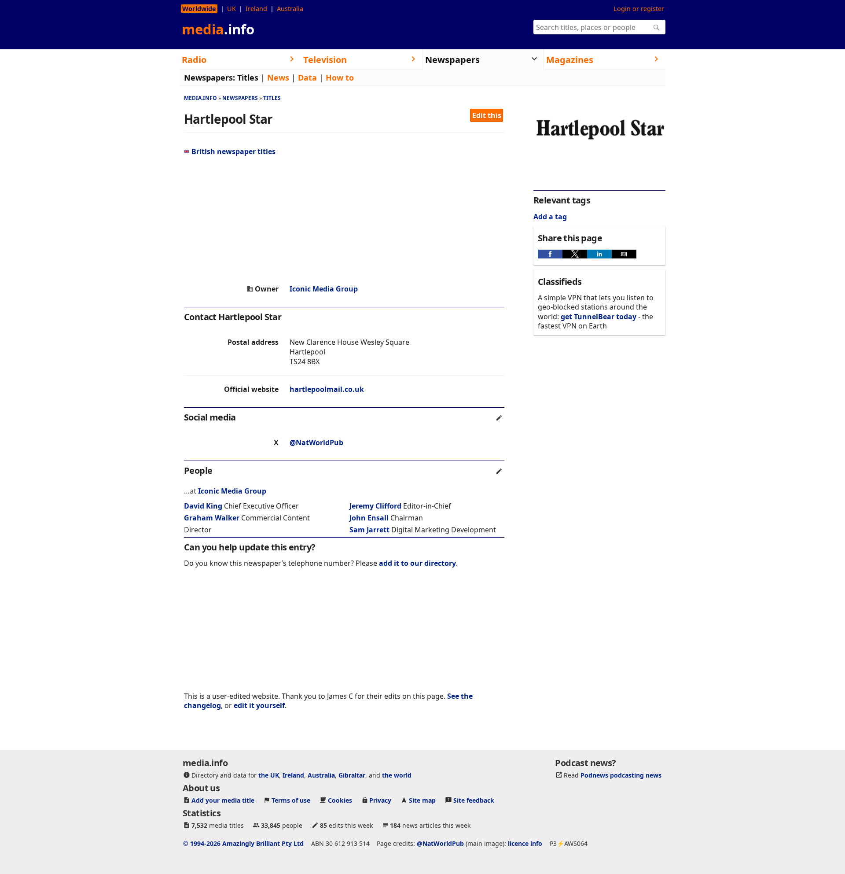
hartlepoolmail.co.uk (327, 389)
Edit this (486, 115)
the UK (268, 775)
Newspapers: (209, 77)
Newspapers (240, 98)
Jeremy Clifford (375, 506)
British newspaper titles (233, 151)
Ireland (256, 8)
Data (307, 77)
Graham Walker (211, 518)
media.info (200, 98)
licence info (525, 843)
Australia (290, 8)
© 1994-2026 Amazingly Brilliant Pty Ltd (243, 843)
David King (203, 506)
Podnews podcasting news (620, 775)
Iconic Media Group (324, 289)
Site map (422, 800)
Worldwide (199, 8)
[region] (344, 220)
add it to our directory (417, 563)
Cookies (340, 800)
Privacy (380, 800)
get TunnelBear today (598, 316)
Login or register (639, 8)
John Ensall (369, 518)
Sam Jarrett (369, 530)
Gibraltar (351, 775)
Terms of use (291, 800)
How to (340, 77)
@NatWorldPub (316, 442)
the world (396, 775)
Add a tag (550, 216)
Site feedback (473, 800)
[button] (550, 254)
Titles (247, 77)
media (218, 29)
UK (231, 8)
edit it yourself (259, 705)
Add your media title (222, 800)
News (278, 77)
